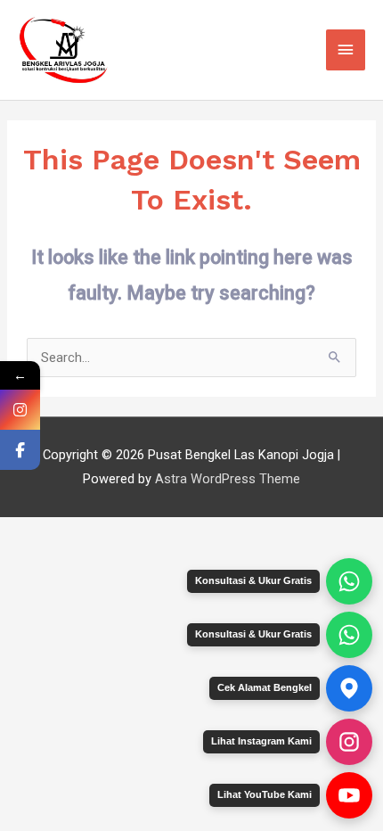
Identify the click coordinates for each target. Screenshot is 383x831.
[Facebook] (20, 450)
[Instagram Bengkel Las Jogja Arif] (349, 742)
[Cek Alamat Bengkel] (349, 688)
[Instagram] (20, 410)
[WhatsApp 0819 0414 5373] (349, 581)
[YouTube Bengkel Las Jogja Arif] (349, 795)
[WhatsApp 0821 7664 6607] (349, 635)
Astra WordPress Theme (227, 479)
